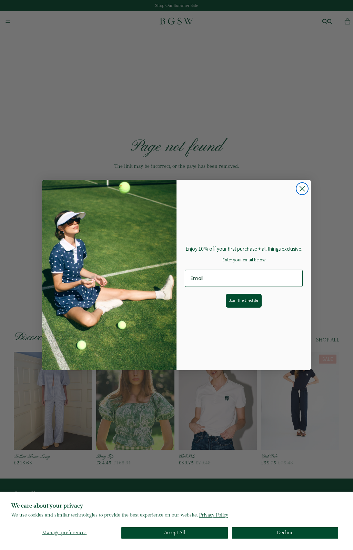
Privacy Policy (213, 515)
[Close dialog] (302, 189)
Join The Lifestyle (243, 300)
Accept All (174, 532)
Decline (285, 532)
